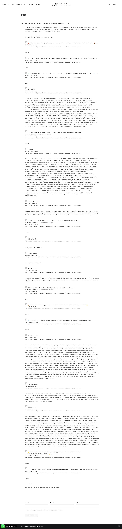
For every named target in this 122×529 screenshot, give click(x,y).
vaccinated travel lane (36, 37)
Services (11, 4)
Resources (19, 4)
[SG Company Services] (61, 4)
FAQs (25, 4)
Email (52, 503)
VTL (29, 37)
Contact (38, 4)
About (31, 4)
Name (27, 503)
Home (4, 4)
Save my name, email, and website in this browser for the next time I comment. (44, 510)
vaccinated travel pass (47, 37)
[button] (61, 23)
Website (78, 503)
